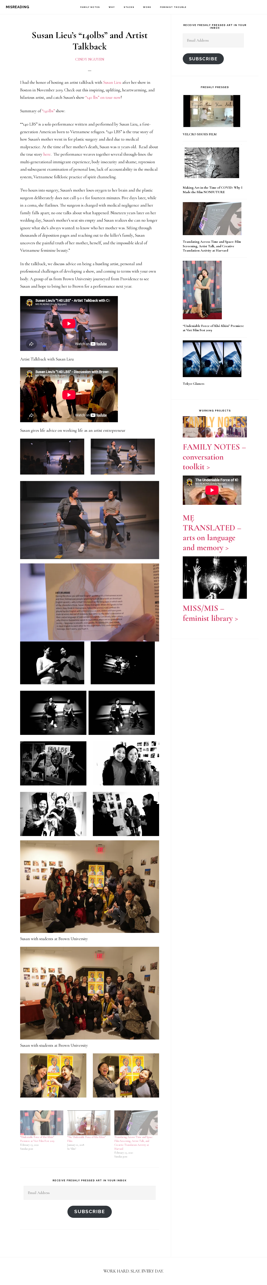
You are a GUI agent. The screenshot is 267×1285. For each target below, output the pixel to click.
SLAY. (136, 1271)
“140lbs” (48, 110)
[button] (52, 457)
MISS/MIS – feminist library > (210, 613)
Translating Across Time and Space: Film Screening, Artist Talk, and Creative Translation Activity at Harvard (212, 246)
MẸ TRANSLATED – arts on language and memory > (212, 532)
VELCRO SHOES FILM (200, 134)
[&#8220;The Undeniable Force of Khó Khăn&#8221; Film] (88, 1122)
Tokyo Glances (193, 383)
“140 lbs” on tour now (103, 97)
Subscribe (89, 1211)
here (47, 154)
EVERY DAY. (153, 1271)
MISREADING (17, 7)
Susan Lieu (112, 82)
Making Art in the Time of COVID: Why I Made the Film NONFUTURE (212, 189)
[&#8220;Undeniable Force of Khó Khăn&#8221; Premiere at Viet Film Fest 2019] (41, 1122)
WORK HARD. (116, 1271)
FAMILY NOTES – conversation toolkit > (214, 457)
